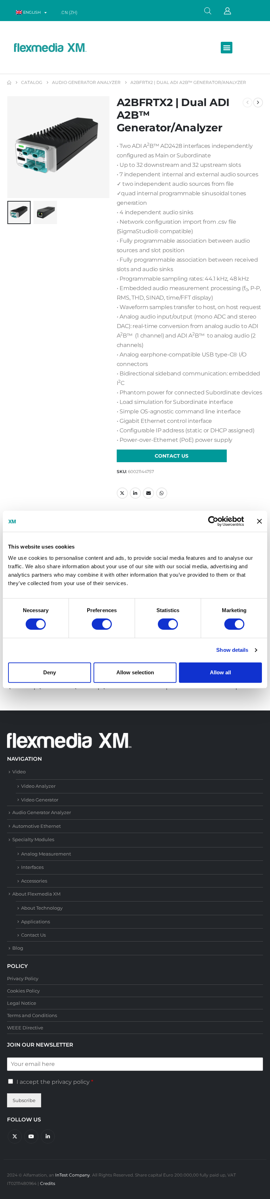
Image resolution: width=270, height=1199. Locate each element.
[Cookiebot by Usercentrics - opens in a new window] (213, 521)
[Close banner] (259, 521)
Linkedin (48, 1136)
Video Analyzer (38, 786)
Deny (49, 672)
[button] (226, 47)
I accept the (55, 1082)
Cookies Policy (23, 991)
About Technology (42, 908)
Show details (232, 650)
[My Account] (227, 11)
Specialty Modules (33, 839)
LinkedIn (135, 493)
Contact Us (33, 935)
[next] (258, 102)
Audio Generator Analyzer (41, 812)
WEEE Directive (25, 1027)
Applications (35, 921)
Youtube (31, 1136)
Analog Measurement (46, 854)
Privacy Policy (22, 978)
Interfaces (32, 867)
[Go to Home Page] (9, 82)
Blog (17, 948)
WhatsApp (161, 493)
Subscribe (24, 1100)
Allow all (220, 672)
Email (148, 493)
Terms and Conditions (32, 1015)
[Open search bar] (207, 10)
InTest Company (72, 1175)
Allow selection (135, 672)
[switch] (102, 624)
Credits (47, 1183)
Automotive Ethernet (36, 826)
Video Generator (39, 799)
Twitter (122, 493)
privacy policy (71, 1082)
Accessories (34, 881)
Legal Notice (21, 1003)
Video (19, 771)
